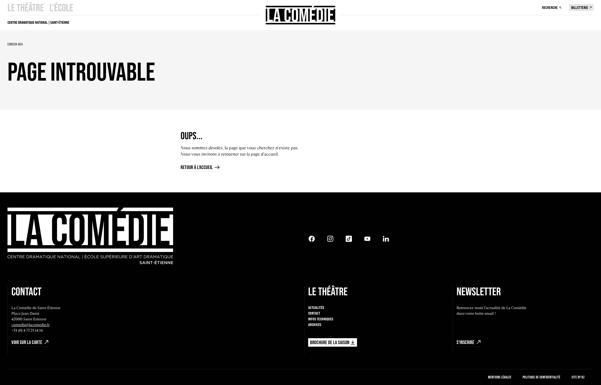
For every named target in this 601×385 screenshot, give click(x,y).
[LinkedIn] (386, 238)
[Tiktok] (348, 238)
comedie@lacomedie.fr (30, 324)
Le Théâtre (26, 7)
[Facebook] (311, 238)
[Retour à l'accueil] (300, 15)
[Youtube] (367, 238)
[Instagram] (330, 238)
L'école (61, 7)
